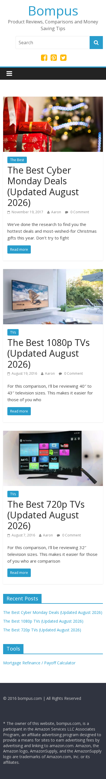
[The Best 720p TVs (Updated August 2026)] (53, 434)
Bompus (53, 10)
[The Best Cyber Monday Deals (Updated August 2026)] (53, 100)
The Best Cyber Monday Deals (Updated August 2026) (43, 186)
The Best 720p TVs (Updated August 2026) (46, 515)
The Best (17, 159)
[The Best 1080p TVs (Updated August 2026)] (53, 272)
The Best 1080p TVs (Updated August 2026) (48, 353)
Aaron (56, 212)
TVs (13, 332)
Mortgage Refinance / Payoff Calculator (39, 662)
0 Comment (79, 212)
